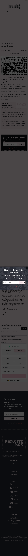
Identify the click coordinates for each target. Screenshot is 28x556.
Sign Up (22, 282)
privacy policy (15, 286)
